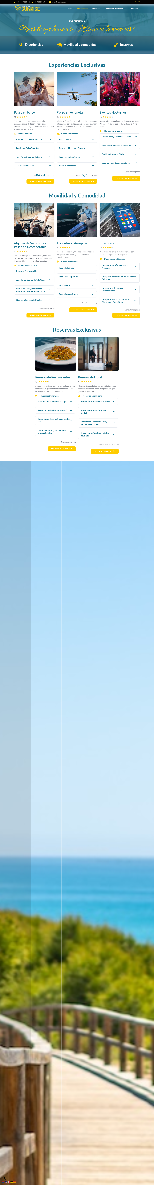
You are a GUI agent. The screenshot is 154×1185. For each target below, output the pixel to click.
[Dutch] (3, 1182)
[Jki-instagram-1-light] (139, 2)
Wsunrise (96, 8)
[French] (9, 1182)
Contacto (134, 8)
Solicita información (40, 181)
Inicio (70, 8)
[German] (11, 1182)
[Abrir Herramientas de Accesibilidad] (4, 1178)
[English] (6, 1182)
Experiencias (82, 8)
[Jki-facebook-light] (135, 2)
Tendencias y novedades (115, 8)
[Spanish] (14, 1182)
